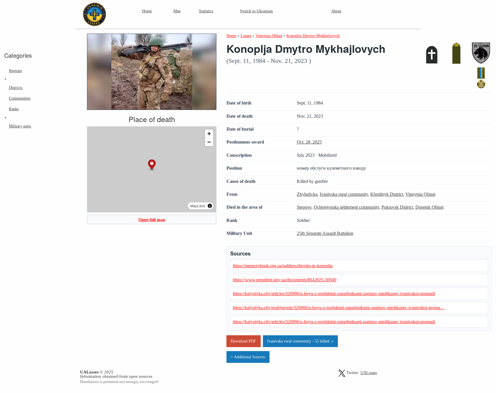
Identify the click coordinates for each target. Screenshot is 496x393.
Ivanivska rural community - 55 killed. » (300, 341)
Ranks (14, 109)
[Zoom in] (209, 133)
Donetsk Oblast (429, 207)
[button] (152, 165)
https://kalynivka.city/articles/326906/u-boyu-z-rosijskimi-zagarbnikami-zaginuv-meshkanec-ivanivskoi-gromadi (334, 293)
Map (177, 11)
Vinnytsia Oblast (420, 194)
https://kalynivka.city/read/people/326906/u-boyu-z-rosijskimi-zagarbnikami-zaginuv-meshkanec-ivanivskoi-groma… (339, 307)
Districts (15, 87)
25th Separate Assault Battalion (325, 233)
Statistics (206, 11)
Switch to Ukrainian (256, 11)
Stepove (304, 207)
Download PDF (243, 341)
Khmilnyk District (386, 194)
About (336, 11)
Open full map (151, 219)
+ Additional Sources (248, 357)
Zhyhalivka (307, 194)
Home (147, 11)
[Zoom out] (209, 142)
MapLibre (197, 205)
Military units (20, 126)
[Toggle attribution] (209, 205)
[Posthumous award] (481, 77)
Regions (15, 70)
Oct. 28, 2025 (309, 142)
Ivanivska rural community (344, 194)
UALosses (369, 373)
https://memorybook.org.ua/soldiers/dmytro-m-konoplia (283, 265)
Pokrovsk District (397, 207)
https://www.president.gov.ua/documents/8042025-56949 (284, 279)
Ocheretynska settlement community (346, 207)
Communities (19, 98)
